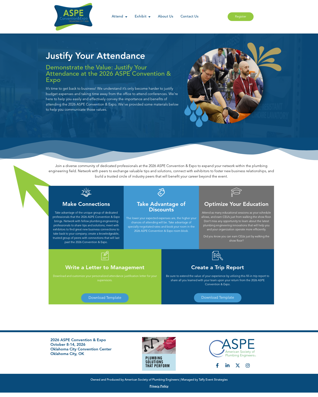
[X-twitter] (237, 365)
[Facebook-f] (217, 365)
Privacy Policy (159, 386)
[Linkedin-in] (227, 365)
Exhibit (140, 16)
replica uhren (9, 395)
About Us (165, 16)
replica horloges (31, 395)
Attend (117, 16)
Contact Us (189, 16)
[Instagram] (247, 365)
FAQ (53, 365)
